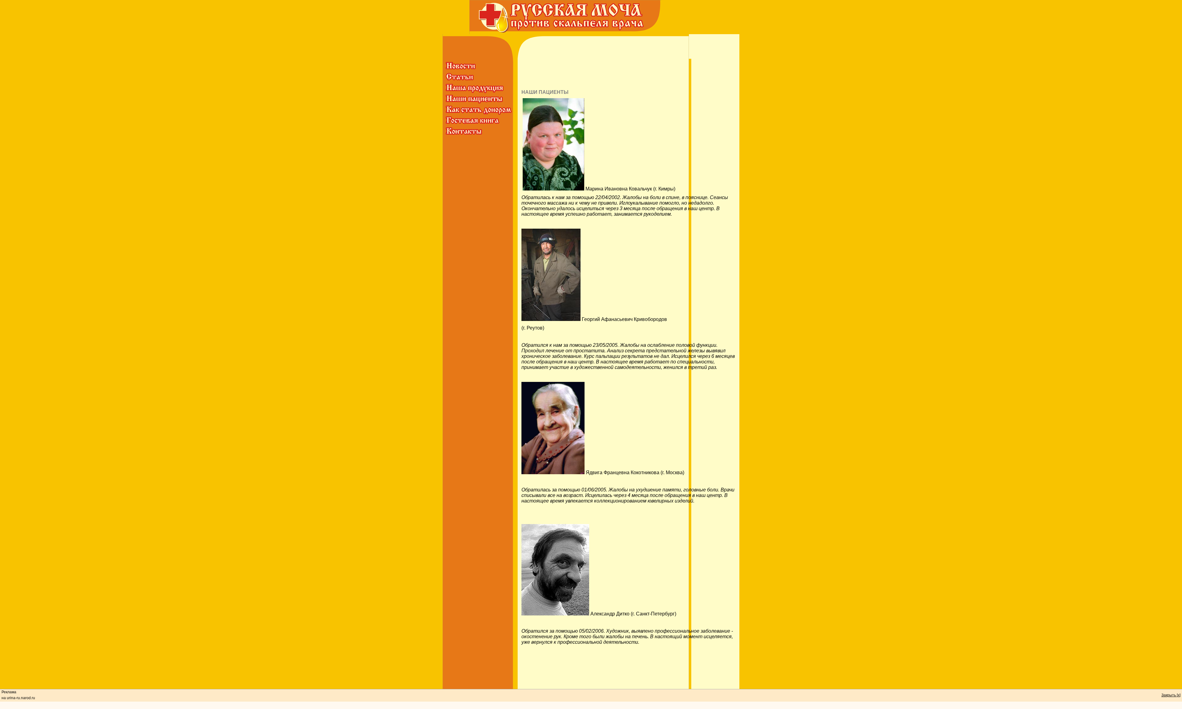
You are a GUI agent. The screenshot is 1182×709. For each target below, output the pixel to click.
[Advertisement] (627, 72)
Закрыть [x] (1170, 695)
